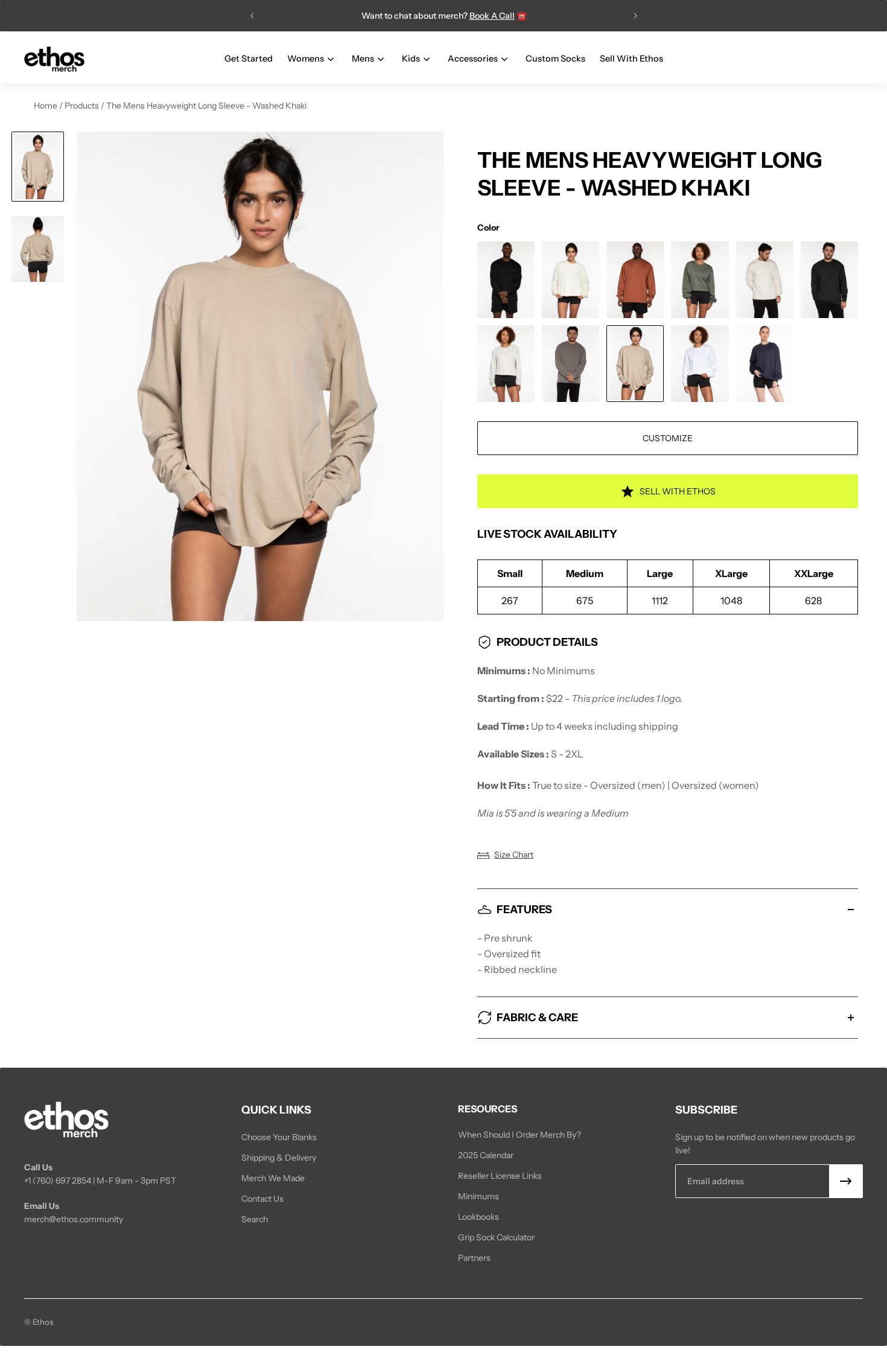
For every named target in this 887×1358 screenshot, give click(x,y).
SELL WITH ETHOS (678, 491)
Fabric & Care (537, 1017)
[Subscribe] (846, 1181)
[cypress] (699, 279)
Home (46, 105)
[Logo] (54, 59)
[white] (699, 363)
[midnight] (764, 363)
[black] (506, 279)
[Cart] (855, 59)
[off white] (764, 279)
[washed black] (829, 279)
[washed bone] (506, 363)
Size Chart (513, 854)
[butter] (570, 279)
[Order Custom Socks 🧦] (410, 15)
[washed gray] (570, 363)
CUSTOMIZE (668, 438)
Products (83, 105)
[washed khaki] (635, 363)
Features (524, 909)
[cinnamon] (635, 279)
